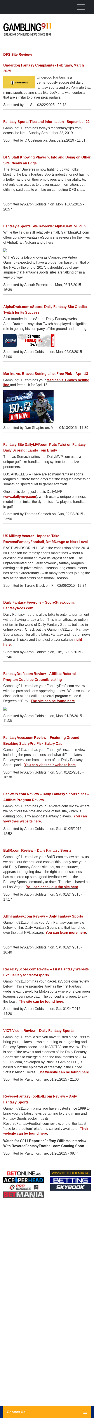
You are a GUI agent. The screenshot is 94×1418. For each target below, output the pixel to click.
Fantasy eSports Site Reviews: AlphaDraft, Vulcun (44, 226)
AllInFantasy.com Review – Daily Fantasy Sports (43, 916)
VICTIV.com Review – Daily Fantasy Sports (38, 1031)
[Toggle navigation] (80, 6)
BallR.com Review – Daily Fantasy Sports (37, 850)
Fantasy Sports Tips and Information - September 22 (46, 122)
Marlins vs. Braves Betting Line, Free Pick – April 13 (45, 374)
